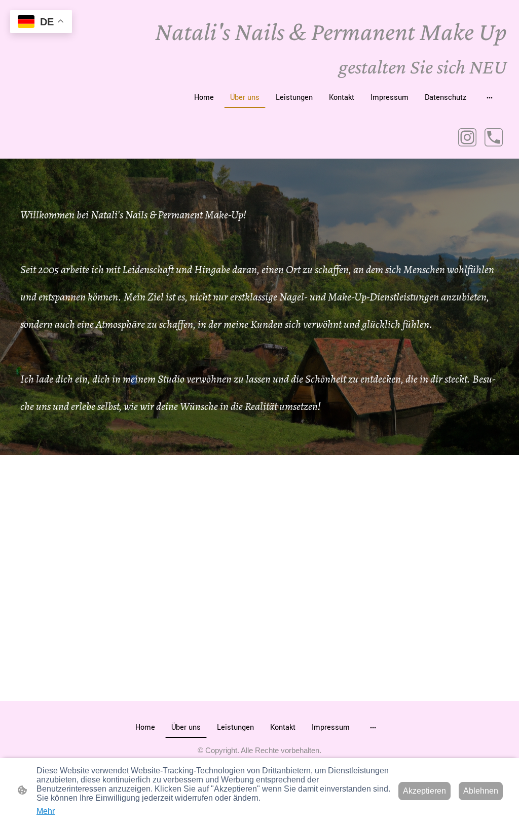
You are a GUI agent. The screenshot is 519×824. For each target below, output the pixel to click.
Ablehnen (480, 790)
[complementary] (41, 22)
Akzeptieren (424, 790)
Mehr (45, 811)
